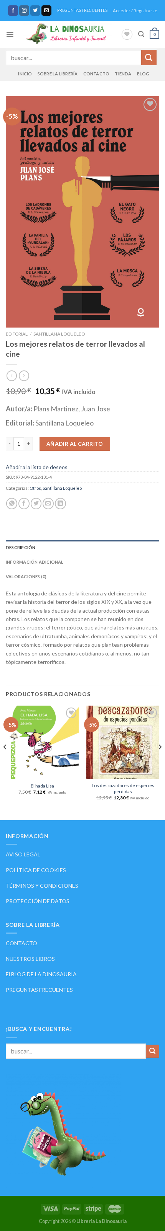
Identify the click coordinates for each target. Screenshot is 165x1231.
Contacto (96, 73)
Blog (143, 73)
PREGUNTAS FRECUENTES (82, 10)
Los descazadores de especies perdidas (123, 788)
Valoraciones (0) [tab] (26, 576)
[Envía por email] (48, 503)
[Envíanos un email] (46, 10)
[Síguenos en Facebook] (13, 10)
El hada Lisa (42, 786)
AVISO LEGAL (23, 854)
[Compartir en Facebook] (24, 503)
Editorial (17, 334)
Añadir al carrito (74, 443)
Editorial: (20, 423)
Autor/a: (19, 408)
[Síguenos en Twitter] (35, 10)
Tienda (123, 73)
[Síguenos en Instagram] (24, 10)
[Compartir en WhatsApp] (11, 503)
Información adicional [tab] (35, 561)
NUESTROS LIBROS (30, 958)
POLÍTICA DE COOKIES (36, 870)
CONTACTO (21, 943)
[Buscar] (141, 34)
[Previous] (5, 762)
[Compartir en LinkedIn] (60, 503)
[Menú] (10, 34)
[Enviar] (149, 57)
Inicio (25, 73)
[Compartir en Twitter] (36, 503)
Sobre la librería (58, 73)
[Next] (159, 762)
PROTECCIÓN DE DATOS (37, 901)
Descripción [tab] (20, 547)
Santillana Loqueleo (59, 334)
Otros (35, 488)
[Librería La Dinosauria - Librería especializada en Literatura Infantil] (67, 34)
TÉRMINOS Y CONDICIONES (42, 885)
